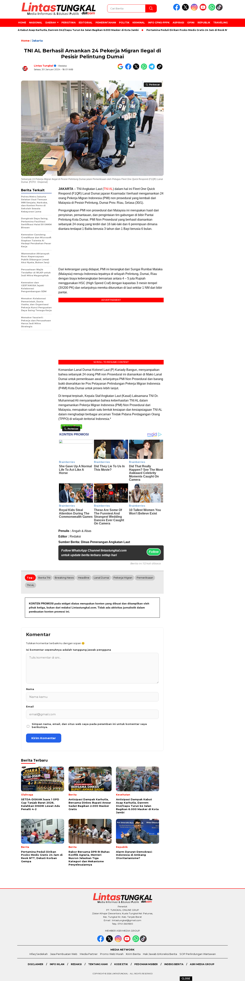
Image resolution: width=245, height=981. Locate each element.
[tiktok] (220, 9)
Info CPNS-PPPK (159, 22)
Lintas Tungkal (43, 65)
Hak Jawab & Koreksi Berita (160, 953)
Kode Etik (121, 964)
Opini (190, 22)
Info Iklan (57, 964)
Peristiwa (68, 22)
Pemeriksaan (145, 577)
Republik (204, 22)
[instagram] (195, 9)
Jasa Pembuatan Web (63, 953)
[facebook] (177, 9)
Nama (30, 689)
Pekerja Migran (123, 577)
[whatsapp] (211, 9)
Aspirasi (178, 22)
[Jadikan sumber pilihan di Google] (121, 68)
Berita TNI (44, 577)
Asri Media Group (202, 964)
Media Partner (89, 953)
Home (22, 22)
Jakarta (37, 40)
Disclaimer (35, 964)
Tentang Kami (98, 964)
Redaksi (76, 964)
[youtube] (204, 9)
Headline (83, 577)
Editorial (85, 22)
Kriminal (138, 22)
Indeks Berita (173, 964)
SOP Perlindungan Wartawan (198, 953)
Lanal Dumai (101, 577)
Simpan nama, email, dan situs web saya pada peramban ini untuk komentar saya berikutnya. (89, 725)
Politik (124, 22)
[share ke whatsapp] (145, 68)
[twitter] (186, 9)
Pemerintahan (106, 22)
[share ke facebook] (129, 68)
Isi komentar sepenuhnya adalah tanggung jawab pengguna (68, 649)
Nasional (35, 22)
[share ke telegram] (153, 68)
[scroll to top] (234, 975)
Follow (153, 551)
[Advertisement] (111, 249)
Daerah (50, 22)
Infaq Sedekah (38, 953)
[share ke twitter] (137, 68)
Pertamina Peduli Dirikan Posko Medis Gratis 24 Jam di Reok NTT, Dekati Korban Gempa (184, 30)
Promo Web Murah (111, 953)
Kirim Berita (133, 953)
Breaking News (64, 577)
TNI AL (108, 188)
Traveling (220, 22)
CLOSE (186, 978)
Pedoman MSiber (146, 964)
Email (30, 706)
